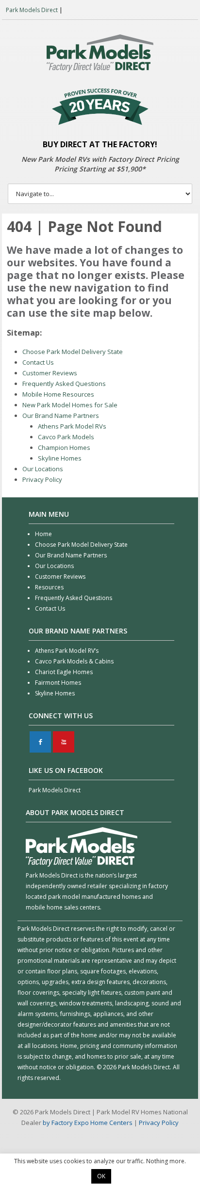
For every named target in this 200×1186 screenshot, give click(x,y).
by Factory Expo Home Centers (88, 1122)
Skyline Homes (60, 458)
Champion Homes (64, 447)
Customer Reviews (49, 373)
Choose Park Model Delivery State (72, 351)
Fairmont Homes (58, 682)
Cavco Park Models (66, 436)
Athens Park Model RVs (72, 426)
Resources (49, 587)
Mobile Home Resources (58, 394)
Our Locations (42, 468)
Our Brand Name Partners (60, 415)
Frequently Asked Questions (64, 383)
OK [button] (101, 1176)
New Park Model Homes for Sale (69, 404)
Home (43, 534)
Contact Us (38, 362)
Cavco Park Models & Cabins (74, 661)
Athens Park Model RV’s (67, 651)
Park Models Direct (32, 10)
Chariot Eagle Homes (64, 672)
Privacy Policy (42, 479)
